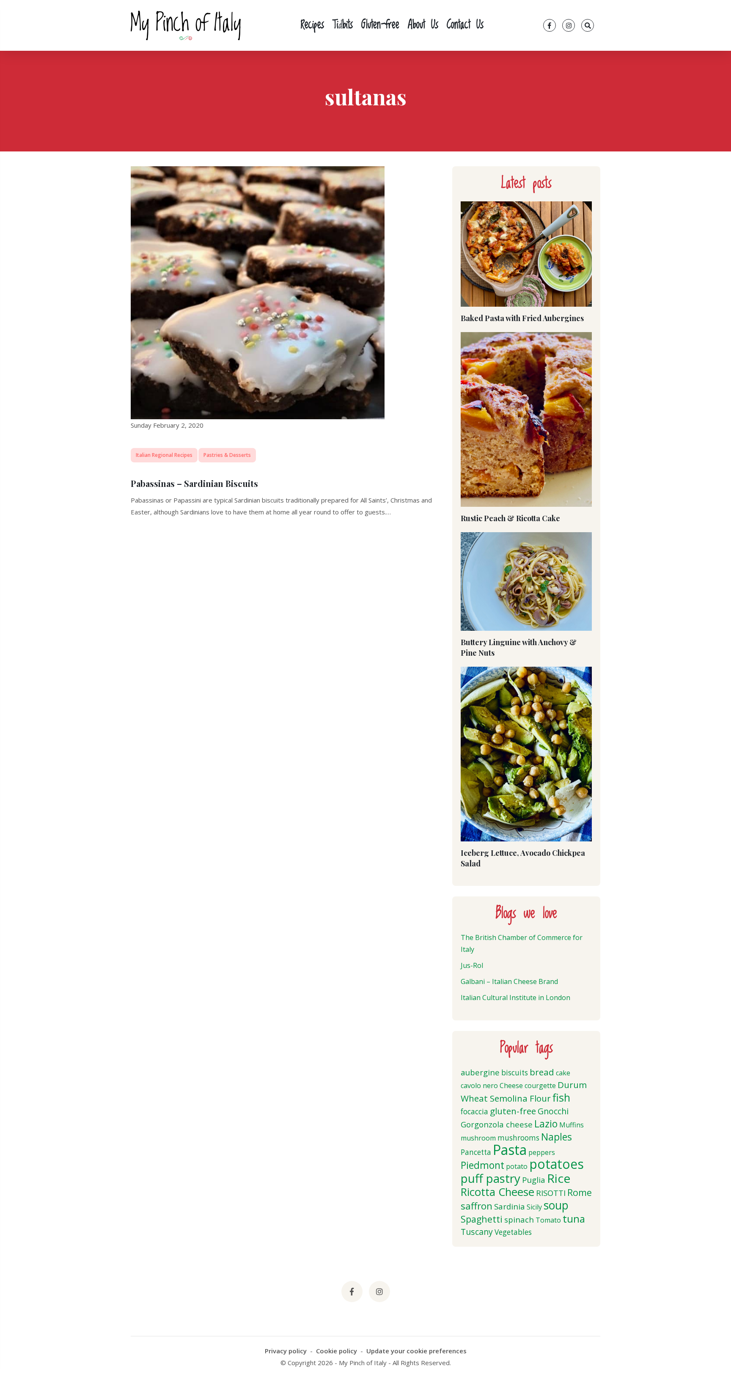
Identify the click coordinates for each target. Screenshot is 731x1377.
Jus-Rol (472, 965)
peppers (541, 1152)
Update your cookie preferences (416, 1351)
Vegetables (513, 1232)
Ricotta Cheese (497, 1192)
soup (556, 1205)
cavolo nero (479, 1085)
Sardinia (509, 1206)
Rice (558, 1178)
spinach (519, 1219)
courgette (540, 1085)
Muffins (571, 1125)
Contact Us (465, 25)
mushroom (478, 1138)
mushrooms (518, 1138)
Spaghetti (482, 1219)
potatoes (556, 1164)
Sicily (534, 1207)
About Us (423, 25)
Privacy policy (286, 1351)
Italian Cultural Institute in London (515, 997)
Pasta (510, 1150)
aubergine (480, 1072)
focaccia (474, 1111)
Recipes (312, 25)
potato (517, 1166)
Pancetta (476, 1152)
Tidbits (343, 25)
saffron (476, 1205)
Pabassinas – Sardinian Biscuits (194, 483)
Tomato (548, 1220)
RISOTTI (551, 1192)
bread (542, 1072)
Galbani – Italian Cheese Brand (509, 981)
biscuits (514, 1072)
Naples (556, 1136)
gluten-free (513, 1111)
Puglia (533, 1179)
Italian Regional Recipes (164, 455)
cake (563, 1072)
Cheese (511, 1085)
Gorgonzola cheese (497, 1124)
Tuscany (477, 1231)
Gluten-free (380, 25)
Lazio (546, 1123)
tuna (574, 1219)
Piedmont (482, 1165)
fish (561, 1097)
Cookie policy (336, 1351)
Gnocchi (553, 1111)
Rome (579, 1192)
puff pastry (490, 1178)
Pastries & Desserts (227, 455)
